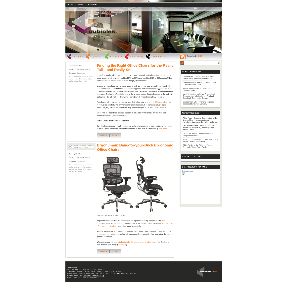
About (80, 4)
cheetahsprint (188, 82)
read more (122, 245)
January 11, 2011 (75, 154)
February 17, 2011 (75, 66)
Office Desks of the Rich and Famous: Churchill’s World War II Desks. (198, 146)
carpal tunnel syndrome (108, 226)
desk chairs (77, 77)
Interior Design (136, 56)
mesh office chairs (80, 79)
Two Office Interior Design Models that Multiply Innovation (198, 135)
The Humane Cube (190, 77)
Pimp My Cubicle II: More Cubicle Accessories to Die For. (199, 78)
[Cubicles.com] (192, 187)
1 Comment (115, 135)
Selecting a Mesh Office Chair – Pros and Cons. (199, 83)
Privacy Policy (98, 276)
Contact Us (92, 4)
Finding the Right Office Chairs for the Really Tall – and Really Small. (135, 67)
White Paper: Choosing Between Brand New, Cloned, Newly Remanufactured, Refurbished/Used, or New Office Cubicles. (200, 120)
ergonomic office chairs (82, 167)
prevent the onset (166, 223)
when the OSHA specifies (157, 102)
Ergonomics (96, 56)
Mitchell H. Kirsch (83, 69)
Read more (162, 129)
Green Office (116, 56)
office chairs (87, 169)
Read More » (103, 135)
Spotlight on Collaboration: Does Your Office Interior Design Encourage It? (200, 140)
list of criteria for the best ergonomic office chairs (137, 242)
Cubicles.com (187, 171)
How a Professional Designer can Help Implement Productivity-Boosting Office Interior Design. (200, 96)
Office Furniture (159, 56)
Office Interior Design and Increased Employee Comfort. (198, 103)
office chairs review (81, 81)
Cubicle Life (78, 56)
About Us (77, 276)
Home (70, 4)
